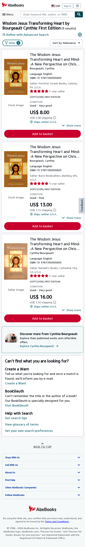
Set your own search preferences (29, 431)
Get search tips (16, 418)
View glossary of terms (22, 424)
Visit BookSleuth (16, 405)
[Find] (79, 14)
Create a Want (15, 383)
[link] (80, 34)
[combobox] (48, 14)
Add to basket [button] (42, 134)
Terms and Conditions (57, 521)
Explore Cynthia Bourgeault (37, 346)
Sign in (67, 5)
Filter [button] (14, 42)
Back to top (43, 446)
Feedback (81, 205)
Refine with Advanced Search (27, 35)
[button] (71, 125)
